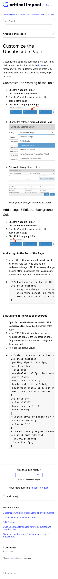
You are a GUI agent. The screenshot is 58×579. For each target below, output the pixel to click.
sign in (11, 558)
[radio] (21, 475)
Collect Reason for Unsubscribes (19, 517)
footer (41, 65)
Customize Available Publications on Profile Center (28, 513)
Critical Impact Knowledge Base (31, 14)
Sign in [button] (49, 5)
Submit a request (40, 488)
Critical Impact (9, 14)
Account (50, 14)
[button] (43, 5)
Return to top (9, 496)
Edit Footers (9, 522)
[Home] (22, 6)
